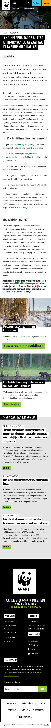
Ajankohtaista (28, 8)
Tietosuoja (10, 703)
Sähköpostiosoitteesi (13, 689)
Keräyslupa (39, 703)
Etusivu (16, 8)
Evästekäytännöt (24, 703)
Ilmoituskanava (25, 717)
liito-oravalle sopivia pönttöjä (23, 144)
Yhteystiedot (38, 710)
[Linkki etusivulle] (6, 5)
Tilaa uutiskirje (10, 404)
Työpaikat (24, 710)
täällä (46, 725)
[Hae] (28, 3)
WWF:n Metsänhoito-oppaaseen (26, 283)
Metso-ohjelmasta (26, 207)
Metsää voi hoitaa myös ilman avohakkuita (22, 345)
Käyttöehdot (11, 710)
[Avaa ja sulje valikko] (15, 3)
